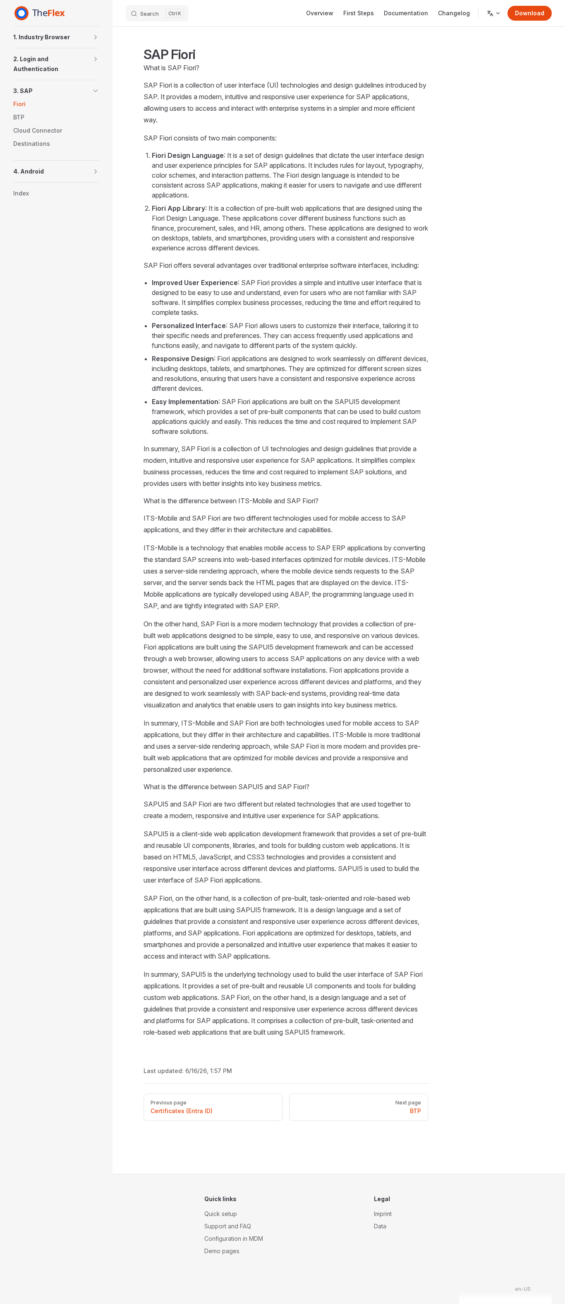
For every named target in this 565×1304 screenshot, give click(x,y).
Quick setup (220, 1213)
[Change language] (494, 13)
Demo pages (221, 1250)
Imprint (383, 1213)
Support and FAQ (227, 1226)
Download (529, 13)
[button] (56, 37)
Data (380, 1226)
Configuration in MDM (233, 1238)
